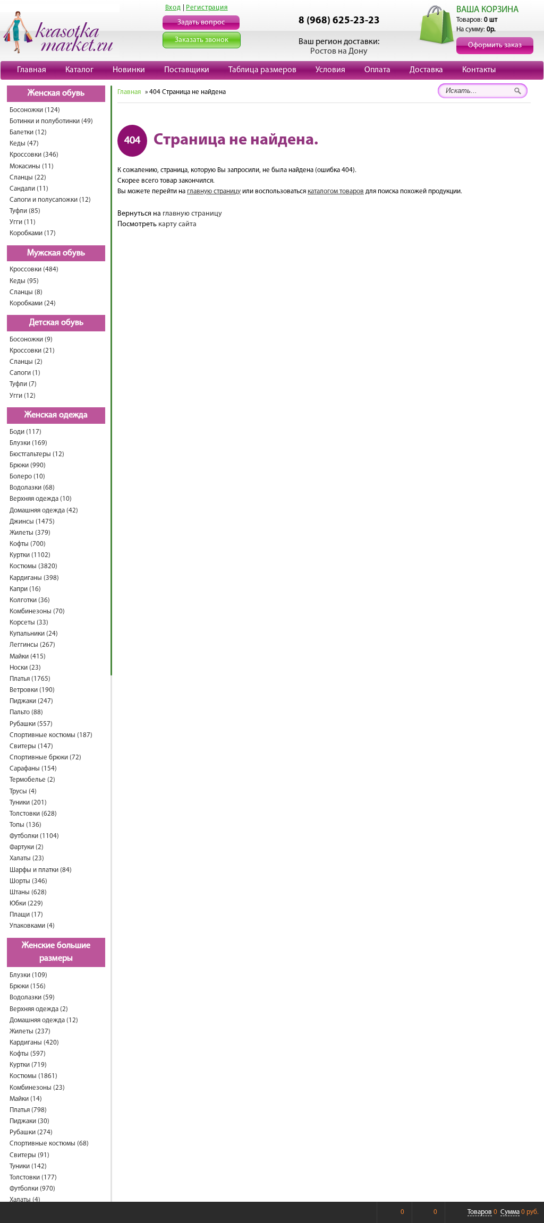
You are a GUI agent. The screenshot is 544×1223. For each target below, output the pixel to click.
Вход (173, 7)
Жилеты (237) (30, 1031)
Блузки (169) (28, 443)
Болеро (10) (27, 476)
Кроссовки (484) (34, 269)
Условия (330, 70)
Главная (31, 70)
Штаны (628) (28, 892)
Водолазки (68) (32, 487)
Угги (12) (23, 395)
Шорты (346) (28, 881)
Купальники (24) (34, 633)
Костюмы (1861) (33, 1076)
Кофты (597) (28, 1053)
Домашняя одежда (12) (44, 1020)
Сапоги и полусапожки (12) (50, 199)
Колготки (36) (30, 600)
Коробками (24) (33, 303)
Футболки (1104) (34, 836)
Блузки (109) (28, 975)
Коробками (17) (33, 233)
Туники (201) (28, 802)
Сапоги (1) (25, 373)
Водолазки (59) (32, 997)
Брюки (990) (28, 465)
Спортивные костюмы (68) (49, 1143)
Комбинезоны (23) (37, 1087)
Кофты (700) (28, 544)
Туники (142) (28, 1166)
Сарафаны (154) (33, 768)
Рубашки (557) (31, 724)
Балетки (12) (28, 132)
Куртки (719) (28, 1065)
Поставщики (186, 70)
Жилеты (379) (30, 532)
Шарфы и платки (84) (41, 870)
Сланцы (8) (26, 292)
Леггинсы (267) (32, 645)
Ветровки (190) (32, 690)
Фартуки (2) (27, 847)
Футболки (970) (32, 1188)
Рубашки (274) (31, 1132)
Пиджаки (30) (29, 1121)
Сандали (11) (29, 188)
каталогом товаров (336, 191)
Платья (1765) (30, 678)
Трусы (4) (23, 791)
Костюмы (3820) (33, 566)
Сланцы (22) (28, 177)
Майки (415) (28, 656)
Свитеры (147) (31, 746)
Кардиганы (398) (34, 578)
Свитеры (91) (29, 1155)
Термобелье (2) (32, 779)
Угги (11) (23, 222)
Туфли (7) (23, 384)
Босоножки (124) (35, 110)
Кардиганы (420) (34, 1042)
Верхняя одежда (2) (39, 1009)
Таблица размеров (262, 70)
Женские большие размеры (56, 952)
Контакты (479, 70)
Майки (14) (26, 1099)
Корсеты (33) (29, 622)
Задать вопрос (201, 23)
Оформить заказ (495, 45)
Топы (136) (25, 825)
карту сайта (177, 224)
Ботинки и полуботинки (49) (51, 121)
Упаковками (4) (32, 925)
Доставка (426, 70)
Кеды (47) (24, 143)
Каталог (79, 70)
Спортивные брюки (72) (45, 757)
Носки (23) (25, 667)
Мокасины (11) (32, 166)
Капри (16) (25, 589)
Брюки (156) (28, 986)
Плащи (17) (26, 914)
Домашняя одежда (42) (44, 510)
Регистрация (207, 7)
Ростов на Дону (339, 51)
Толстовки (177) (33, 1177)
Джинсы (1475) (32, 521)
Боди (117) (25, 432)
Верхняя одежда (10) (41, 498)
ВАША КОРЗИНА (487, 9)
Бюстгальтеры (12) (37, 454)
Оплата (377, 70)
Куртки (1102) (30, 555)
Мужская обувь (56, 253)
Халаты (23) (27, 858)
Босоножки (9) (31, 339)
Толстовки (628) (33, 813)
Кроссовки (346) (34, 154)
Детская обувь (56, 323)
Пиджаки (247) (31, 701)
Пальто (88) (26, 712)
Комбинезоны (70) (37, 611)
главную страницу (214, 191)
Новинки (129, 70)
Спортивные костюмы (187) (51, 735)
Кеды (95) (24, 281)
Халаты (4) (25, 1199)
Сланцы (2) (26, 361)
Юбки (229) (26, 903)
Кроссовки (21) (32, 350)
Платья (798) (28, 1110)
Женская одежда (56, 415)
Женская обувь (56, 93)
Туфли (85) (25, 211)
